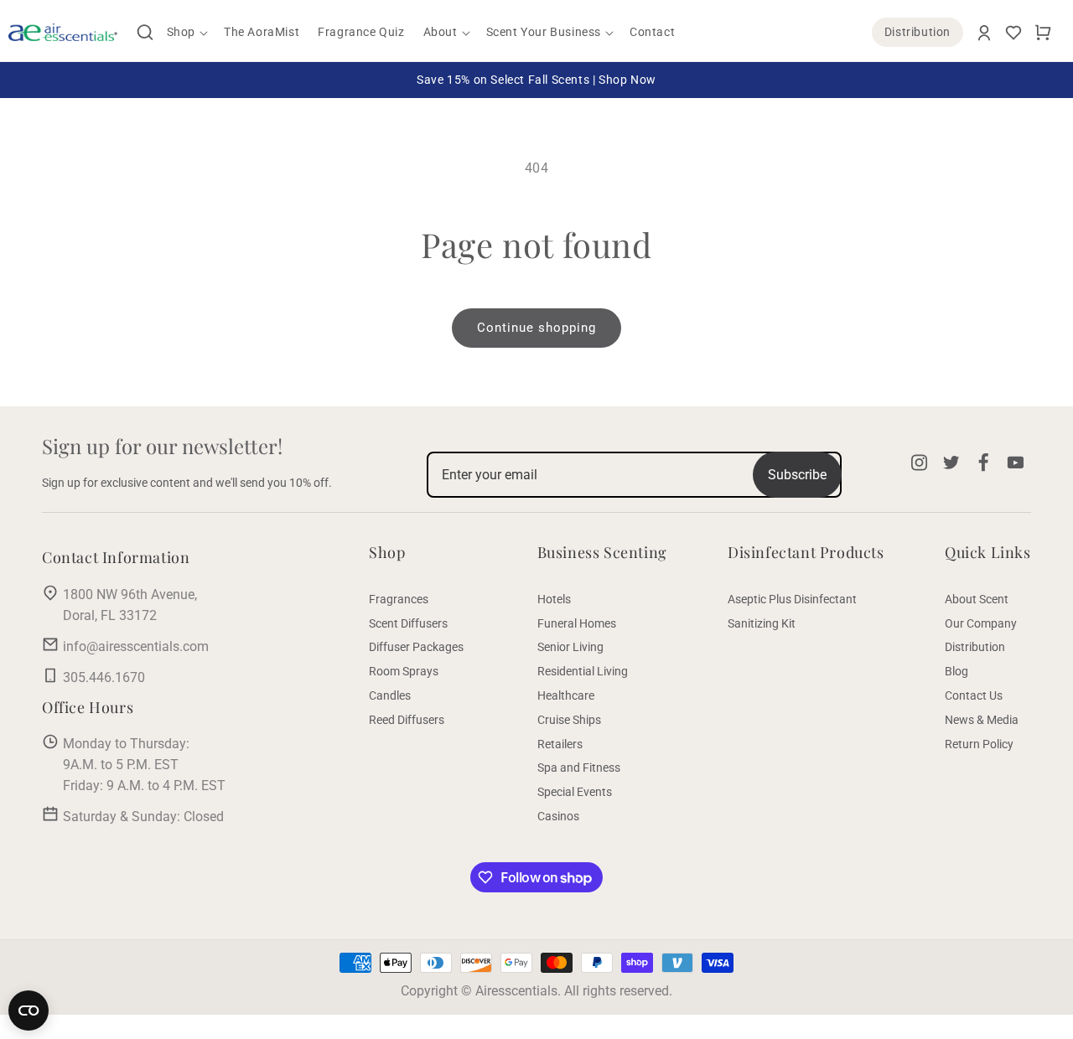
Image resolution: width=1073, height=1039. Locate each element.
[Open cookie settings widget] (28, 1010)
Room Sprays (403, 671)
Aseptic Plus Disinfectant (792, 599)
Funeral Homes (576, 623)
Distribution (917, 32)
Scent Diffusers (408, 623)
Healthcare (565, 695)
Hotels (554, 599)
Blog (956, 671)
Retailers (560, 744)
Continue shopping (536, 327)
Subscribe (797, 475)
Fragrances (398, 599)
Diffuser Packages (416, 647)
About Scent (976, 599)
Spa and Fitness (578, 767)
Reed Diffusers (406, 719)
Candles (390, 695)
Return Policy (979, 744)
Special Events (574, 792)
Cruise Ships (569, 719)
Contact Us (974, 695)
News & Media (982, 719)
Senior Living (570, 647)
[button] (145, 32)
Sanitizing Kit (762, 623)
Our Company (981, 623)
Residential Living (582, 671)
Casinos (558, 816)
